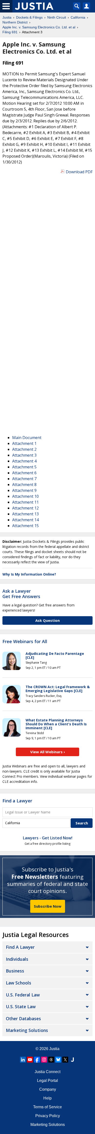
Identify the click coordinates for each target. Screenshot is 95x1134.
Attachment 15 (25, 525)
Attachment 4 (24, 461)
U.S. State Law (21, 1006)
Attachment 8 (24, 484)
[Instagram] (44, 1060)
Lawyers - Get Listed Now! (47, 838)
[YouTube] (30, 1060)
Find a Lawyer (17, 801)
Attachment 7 (24, 478)
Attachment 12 (25, 508)
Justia (54, 1049)
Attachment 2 (24, 449)
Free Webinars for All (24, 641)
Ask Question (47, 620)
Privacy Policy (47, 1116)
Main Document (26, 437)
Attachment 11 (25, 502)
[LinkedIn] (23, 1060)
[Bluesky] (58, 1060)
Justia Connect (47, 1072)
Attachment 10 (25, 496)
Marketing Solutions (27, 1030)
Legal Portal (47, 1080)
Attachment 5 (24, 467)
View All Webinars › (47, 751)
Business (15, 971)
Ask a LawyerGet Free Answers (21, 593)
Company (47, 1089)
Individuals (17, 959)
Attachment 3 (24, 455)
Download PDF (79, 171)
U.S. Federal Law (23, 995)
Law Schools (18, 983)
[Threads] (51, 1060)
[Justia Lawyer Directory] (72, 1060)
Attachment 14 (25, 519)
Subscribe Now (47, 906)
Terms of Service (47, 1107)
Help (47, 1098)
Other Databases (23, 1018)
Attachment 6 (24, 472)
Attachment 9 (24, 490)
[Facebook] (37, 1060)
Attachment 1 (24, 443)
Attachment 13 (25, 514)
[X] (65, 1060)
